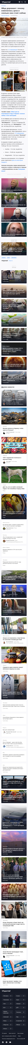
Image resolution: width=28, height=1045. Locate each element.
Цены (8, 257)
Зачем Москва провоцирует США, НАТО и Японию (13, 952)
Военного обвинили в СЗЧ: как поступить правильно (12, 550)
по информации (12, 49)
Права (19, 1036)
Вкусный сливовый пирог (9, 729)
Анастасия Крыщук (5, 15)
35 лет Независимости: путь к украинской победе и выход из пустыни (12, 538)
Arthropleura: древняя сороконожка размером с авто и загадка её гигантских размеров (14, 755)
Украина (3, 257)
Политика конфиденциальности (8, 1038)
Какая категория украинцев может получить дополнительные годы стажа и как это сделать (14, 705)
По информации (19, 133)
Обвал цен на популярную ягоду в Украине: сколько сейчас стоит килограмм (13, 113)
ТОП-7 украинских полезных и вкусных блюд (12, 458)
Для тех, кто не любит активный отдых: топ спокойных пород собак (13, 487)
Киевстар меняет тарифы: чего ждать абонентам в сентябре (12, 982)
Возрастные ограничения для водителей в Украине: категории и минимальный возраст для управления (13, 769)
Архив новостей (12, 1033)
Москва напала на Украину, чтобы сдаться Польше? (13, 429)
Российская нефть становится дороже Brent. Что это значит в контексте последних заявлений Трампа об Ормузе (13, 525)
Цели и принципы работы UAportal (9, 1036)
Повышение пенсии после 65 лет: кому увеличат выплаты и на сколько (12, 562)
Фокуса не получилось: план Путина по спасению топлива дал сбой (14, 638)
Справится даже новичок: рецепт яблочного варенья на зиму (13, 668)
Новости (11, 260)
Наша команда (20, 1033)
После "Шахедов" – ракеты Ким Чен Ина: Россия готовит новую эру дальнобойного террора (12, 743)
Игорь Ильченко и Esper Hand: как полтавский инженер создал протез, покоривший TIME (14, 924)
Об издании (4, 1033)
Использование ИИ (21, 1038)
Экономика (3, 5)
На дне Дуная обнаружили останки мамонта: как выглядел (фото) (13, 718)
